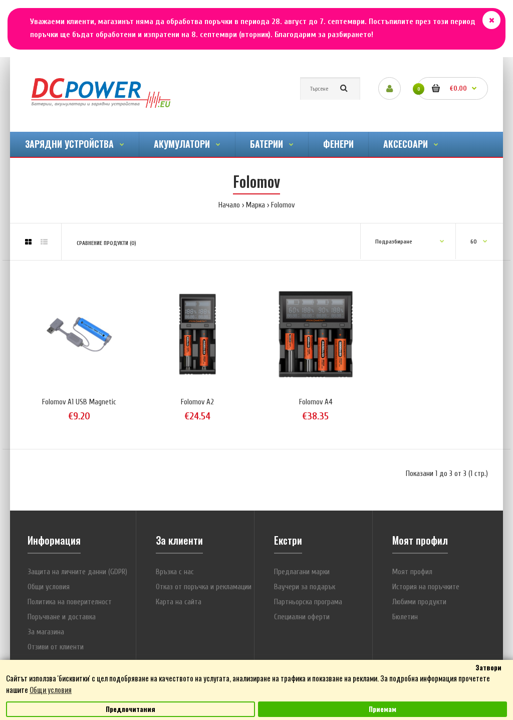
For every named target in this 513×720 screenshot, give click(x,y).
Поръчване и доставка (62, 617)
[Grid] (28, 242)
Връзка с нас (175, 572)
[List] (44, 242)
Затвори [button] (488, 667)
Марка (255, 205)
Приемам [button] (382, 709)
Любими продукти (419, 602)
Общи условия (49, 587)
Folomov (283, 205)
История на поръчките (425, 587)
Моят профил (412, 572)
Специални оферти (302, 617)
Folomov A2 (197, 402)
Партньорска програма (308, 602)
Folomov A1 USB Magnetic (79, 402)
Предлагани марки (302, 572)
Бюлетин (405, 617)
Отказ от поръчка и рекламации (203, 587)
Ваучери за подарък (304, 587)
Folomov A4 (316, 402)
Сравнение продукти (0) (106, 243)
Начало (229, 205)
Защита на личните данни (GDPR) (77, 572)
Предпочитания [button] (130, 709)
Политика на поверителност (70, 602)
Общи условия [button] (51, 689)
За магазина (46, 632)
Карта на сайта (178, 602)
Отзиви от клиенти (56, 647)
